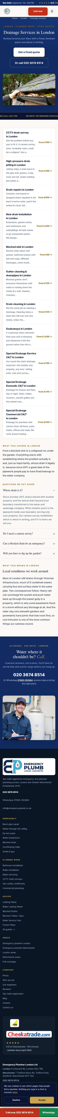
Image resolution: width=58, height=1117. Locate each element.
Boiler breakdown (11, 837)
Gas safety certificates (14, 883)
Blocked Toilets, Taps (13, 916)
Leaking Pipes (10, 902)
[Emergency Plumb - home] (6, 11)
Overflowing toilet (11, 847)
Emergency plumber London (16, 943)
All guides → (9, 929)
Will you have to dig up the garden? (22, 553)
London (23, 18)
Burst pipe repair (11, 824)
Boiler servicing (10, 874)
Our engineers (10, 984)
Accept (42, 1100)
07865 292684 (25, 680)
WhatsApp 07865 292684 (16, 800)
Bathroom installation (13, 865)
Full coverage (9, 961)
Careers (6, 1003)
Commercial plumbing (13, 888)
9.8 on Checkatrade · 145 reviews (22, 1046)
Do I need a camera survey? (18, 533)
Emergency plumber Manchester (19, 948)
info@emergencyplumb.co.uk (17, 808)
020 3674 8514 (29, 674)
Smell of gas (9, 851)
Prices (6, 975)
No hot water (9, 833)
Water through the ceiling (15, 828)
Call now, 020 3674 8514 (19, 1112)
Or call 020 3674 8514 (29, 62)
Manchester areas (12, 957)
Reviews (7, 989)
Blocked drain (9, 842)
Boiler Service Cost (12, 920)
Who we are (8, 980)
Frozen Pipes (9, 925)
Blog (5, 998)
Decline (16, 1100)
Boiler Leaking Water (13, 906)
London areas (9, 952)
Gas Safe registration (13, 993)
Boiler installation (11, 870)
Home (14, 18)
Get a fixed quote (29, 52)
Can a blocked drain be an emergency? (24, 543)
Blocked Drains (10, 911)
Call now (38, 11)
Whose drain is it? (13, 490)
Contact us (8, 1007)
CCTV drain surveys (12, 879)
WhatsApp (48, 1112)
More (15, 1092)
